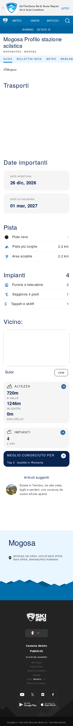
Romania (37, 462)
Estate (42, 29)
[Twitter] (32, 694)
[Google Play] (28, 704)
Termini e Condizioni (36, 670)
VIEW (61, 372)
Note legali (37, 662)
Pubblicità (36, 651)
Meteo (17, 20)
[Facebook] (53, 694)
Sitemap (36, 675)
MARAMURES (12, 51)
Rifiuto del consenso (36, 683)
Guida (7, 58)
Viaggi (35, 20)
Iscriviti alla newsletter (36, 656)
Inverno (28, 29)
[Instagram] (43, 694)
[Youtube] (22, 694)
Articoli (53, 20)
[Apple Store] (48, 704)
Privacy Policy (36, 666)
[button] (67, 21)
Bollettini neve (29, 58)
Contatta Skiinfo (36, 645)
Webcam (67, 58)
